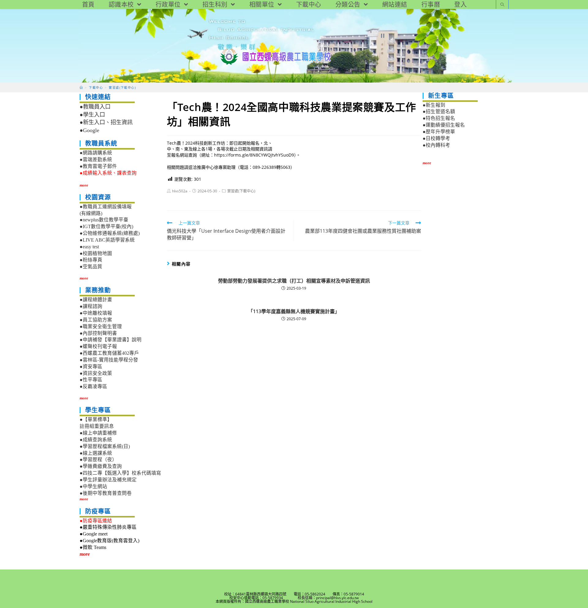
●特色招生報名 (439, 118)
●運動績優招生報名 (444, 125)
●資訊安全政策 (96, 373)
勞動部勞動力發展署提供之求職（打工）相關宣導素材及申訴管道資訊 (294, 280)
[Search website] (502, 5)
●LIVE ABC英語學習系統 (107, 240)
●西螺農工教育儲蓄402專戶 (109, 353)
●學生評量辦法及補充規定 (108, 479)
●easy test (89, 246)
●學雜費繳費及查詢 (101, 466)
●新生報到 (434, 105)
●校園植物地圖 (96, 253)
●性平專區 (91, 379)
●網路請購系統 (96, 152)
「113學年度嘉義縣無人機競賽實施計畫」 (294, 311)
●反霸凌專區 (93, 386)
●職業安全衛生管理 (101, 326)
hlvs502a (179, 191)
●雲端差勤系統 (96, 159)
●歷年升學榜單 (439, 131)
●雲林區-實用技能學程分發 (109, 359)
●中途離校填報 (96, 313)
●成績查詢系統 (96, 439)
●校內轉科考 (436, 145)
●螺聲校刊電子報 (98, 346)
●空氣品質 (91, 266)
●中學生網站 (93, 486)
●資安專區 (91, 366)
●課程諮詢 (91, 306)
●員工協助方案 (96, 319)
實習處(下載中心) (241, 191)
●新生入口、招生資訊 (106, 122)
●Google (89, 130)
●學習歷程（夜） (98, 459)
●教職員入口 (95, 107)
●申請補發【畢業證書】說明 (110, 339)
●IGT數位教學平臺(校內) (106, 226)
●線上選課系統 (96, 453)
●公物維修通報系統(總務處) (110, 233)
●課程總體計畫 (96, 299)
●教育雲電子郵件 (98, 166)
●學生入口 (92, 115)
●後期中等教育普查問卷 (106, 493)
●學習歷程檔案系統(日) (105, 446)
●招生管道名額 (439, 111)
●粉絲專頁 (91, 259)
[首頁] (81, 87)
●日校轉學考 (436, 138)
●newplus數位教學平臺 (104, 219)
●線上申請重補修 (98, 433)
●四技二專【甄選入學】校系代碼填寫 (120, 473)
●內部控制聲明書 (98, 333)
